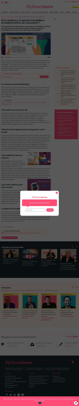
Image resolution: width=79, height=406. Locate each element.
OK (40, 403)
